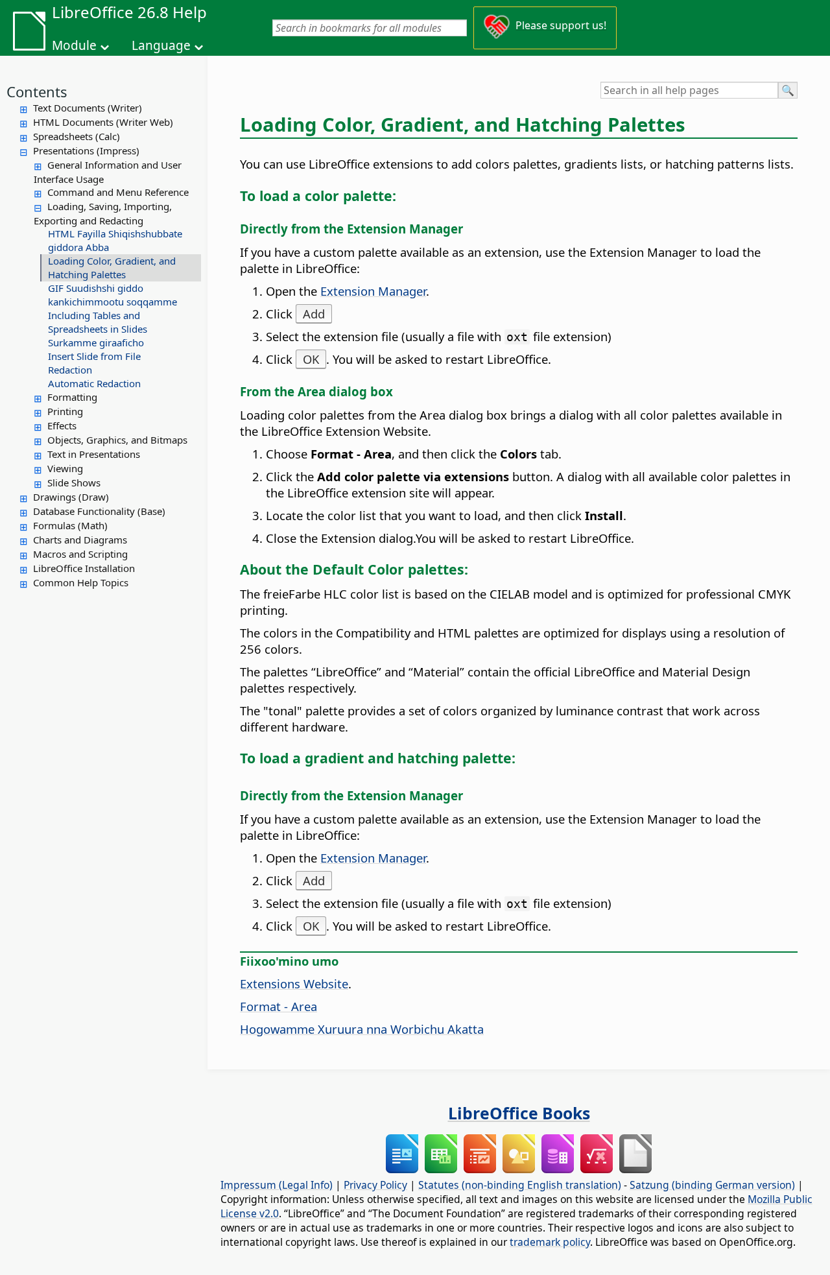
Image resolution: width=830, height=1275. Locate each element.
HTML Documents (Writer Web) (103, 121)
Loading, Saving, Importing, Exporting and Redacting (103, 213)
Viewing (65, 468)
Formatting (72, 396)
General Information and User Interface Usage (108, 171)
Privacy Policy (375, 1185)
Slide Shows (74, 482)
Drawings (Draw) (71, 496)
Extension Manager (373, 291)
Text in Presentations (93, 453)
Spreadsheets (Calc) (76, 136)
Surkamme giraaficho (96, 342)
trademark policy (550, 1242)
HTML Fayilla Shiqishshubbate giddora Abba (115, 240)
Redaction (70, 369)
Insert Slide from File (94, 356)
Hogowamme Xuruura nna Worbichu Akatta (362, 1029)
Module (74, 45)
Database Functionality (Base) (99, 511)
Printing (65, 411)
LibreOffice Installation (84, 568)
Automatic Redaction (94, 383)
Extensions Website (294, 983)
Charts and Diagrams (80, 539)
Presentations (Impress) (86, 150)
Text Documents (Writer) (87, 107)
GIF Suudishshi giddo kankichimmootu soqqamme (112, 294)
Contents (36, 91)
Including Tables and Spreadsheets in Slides (97, 322)
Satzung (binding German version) (712, 1185)
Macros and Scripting (80, 553)
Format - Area (278, 1006)
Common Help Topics (80, 582)
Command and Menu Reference (118, 191)
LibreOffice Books (519, 1113)
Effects (62, 425)
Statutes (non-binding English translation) (519, 1185)
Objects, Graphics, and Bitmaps (117, 439)
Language (161, 45)
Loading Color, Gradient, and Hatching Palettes (112, 267)
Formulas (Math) (70, 525)
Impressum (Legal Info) (276, 1185)
